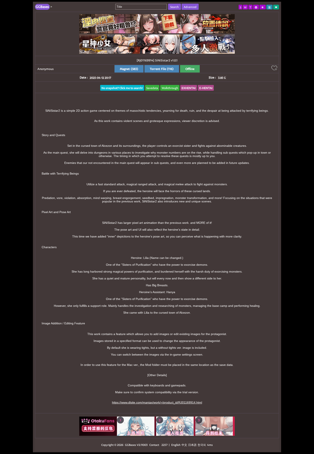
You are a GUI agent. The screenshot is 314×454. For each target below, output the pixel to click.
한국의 (202, 445)
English (175, 445)
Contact (154, 445)
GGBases (130, 445)
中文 (184, 445)
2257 (164, 445)
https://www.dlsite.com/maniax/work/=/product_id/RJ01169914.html (157, 402)
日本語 (192, 445)
